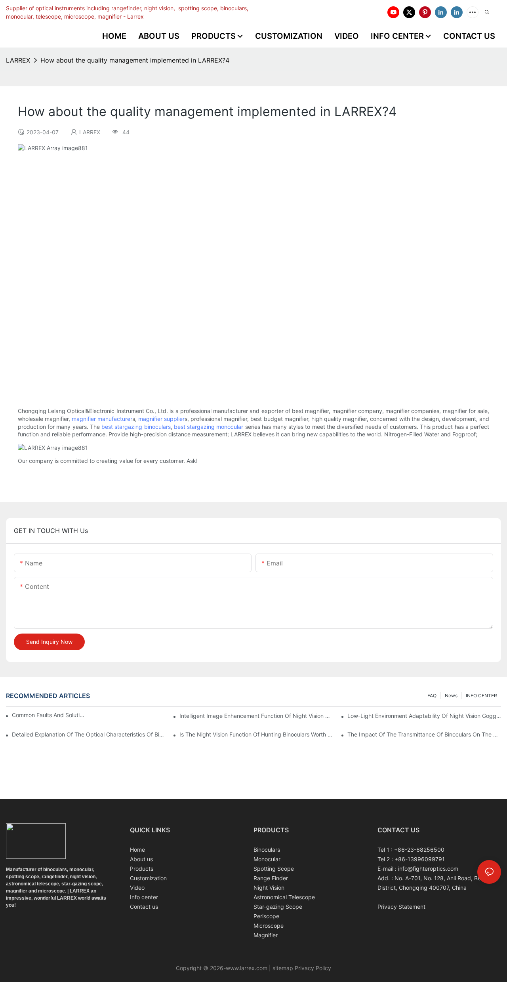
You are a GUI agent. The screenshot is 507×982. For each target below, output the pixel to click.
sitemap (283, 968)
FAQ (431, 695)
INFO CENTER (481, 695)
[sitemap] (272, 968)
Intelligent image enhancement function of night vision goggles (256, 715)
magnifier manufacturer (102, 418)
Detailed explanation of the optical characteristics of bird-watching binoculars (89, 734)
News (451, 695)
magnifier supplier (161, 418)
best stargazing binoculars (135, 426)
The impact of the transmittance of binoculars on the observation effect (424, 734)
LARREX (18, 60)
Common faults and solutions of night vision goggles (49, 715)
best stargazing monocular (208, 426)
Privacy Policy (312, 968)
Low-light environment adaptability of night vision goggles (424, 715)
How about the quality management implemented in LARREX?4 (134, 60)
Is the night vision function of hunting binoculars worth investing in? (256, 734)
